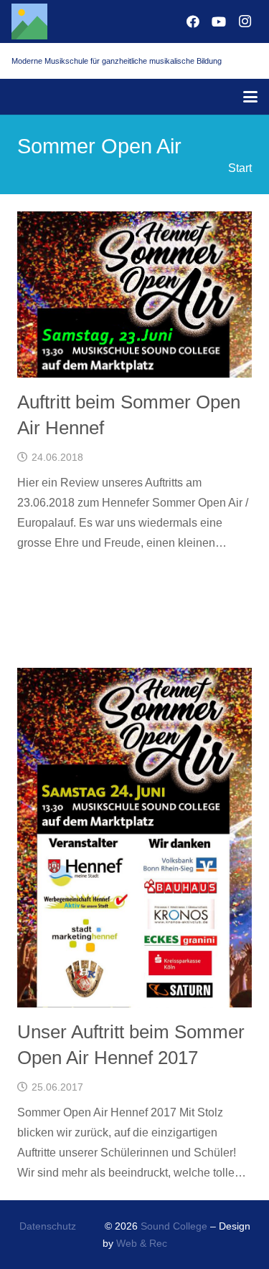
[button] (250, 97)
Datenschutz (47, 1226)
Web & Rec (141, 1243)
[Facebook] (193, 21)
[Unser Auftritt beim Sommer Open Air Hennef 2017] (134, 837)
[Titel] (29, 21)
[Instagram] (245, 21)
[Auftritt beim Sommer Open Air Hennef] (134, 294)
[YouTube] (219, 21)
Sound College (174, 1226)
